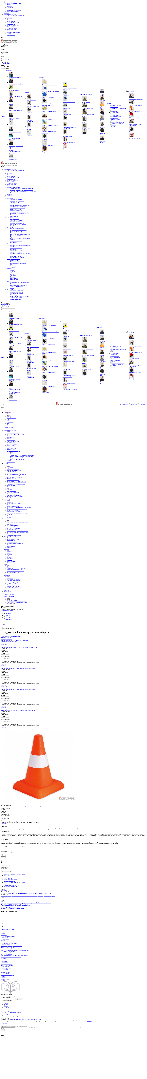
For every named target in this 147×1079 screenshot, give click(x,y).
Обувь (11, 264)
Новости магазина (7, 997)
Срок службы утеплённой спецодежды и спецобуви (14, 955)
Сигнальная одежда (15, 202)
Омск (8, 423)
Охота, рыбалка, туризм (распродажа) (19, 296)
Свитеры (12, 274)
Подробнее (3, 664)
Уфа (8, 420)
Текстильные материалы (16, 286)
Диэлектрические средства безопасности (20, 245)
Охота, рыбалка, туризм (13, 259)
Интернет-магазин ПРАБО (8, 929)
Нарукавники (13, 242)
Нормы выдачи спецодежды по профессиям (21, 190)
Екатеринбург (10, 422)
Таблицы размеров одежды (8, 947)
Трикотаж (12, 267)
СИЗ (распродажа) (14, 294)
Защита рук (10, 227)
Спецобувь (10, 217)
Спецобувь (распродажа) (16, 292)
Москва (9, 416)
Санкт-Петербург (11, 418)
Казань (8, 419)
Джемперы (12, 277)
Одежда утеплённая (15, 261)
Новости (9, 174)
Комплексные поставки (13, 177)
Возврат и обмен (5, 939)
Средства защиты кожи (16, 256)
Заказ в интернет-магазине (8, 930)
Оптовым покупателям (10, 169)
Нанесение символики (13, 180)
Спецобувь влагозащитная (17, 223)
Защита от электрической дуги (18, 206)
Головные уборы (14, 216)
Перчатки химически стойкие (17, 237)
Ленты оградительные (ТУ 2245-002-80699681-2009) (14, 640)
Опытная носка (11, 185)
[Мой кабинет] (1, 302)
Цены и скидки (11, 179)
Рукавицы (12, 239)
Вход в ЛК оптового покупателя (15, 170)
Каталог (6, 197)
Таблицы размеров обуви (7, 948)
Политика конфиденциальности (9, 943)
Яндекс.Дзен (9, 619)
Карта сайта (4, 1023)
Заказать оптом (11, 176)
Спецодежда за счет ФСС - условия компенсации (23, 191)
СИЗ (8, 243)
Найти (2, 1029)
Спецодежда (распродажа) (17, 290)
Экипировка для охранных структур (19, 213)
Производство (10, 173)
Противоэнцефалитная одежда (18, 263)
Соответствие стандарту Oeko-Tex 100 (11, 957)
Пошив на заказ (11, 181)
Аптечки (12, 288)
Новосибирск (10, 424)
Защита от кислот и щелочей (17, 208)
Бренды (3, 940)
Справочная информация (14, 187)
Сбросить (9, 871)
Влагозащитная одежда (16, 210)
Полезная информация (6, 937)
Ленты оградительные (6, 639)
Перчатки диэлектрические (17, 228)
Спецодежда (10, 198)
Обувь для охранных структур (18, 224)
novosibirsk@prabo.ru (7, 610)
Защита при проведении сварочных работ (21, 254)
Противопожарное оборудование (18, 285)
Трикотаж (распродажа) (16, 297)
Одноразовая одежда (15, 209)
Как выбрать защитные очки (8, 951)
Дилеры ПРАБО (11, 195)
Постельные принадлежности (17, 283)
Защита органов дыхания (16, 250)
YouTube (8, 617)
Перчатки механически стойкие (18, 230)
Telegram (8, 615)
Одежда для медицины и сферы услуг (20, 212)
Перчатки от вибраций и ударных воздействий (22, 232)
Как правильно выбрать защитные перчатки (12, 953)
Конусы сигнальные (6, 637)
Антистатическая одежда (16, 203)
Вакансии (3, 958)
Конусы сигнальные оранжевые (9, 641)
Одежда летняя (14, 260)
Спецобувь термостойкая (16, 221)
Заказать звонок (11, 603)
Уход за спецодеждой (6, 954)
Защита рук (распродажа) (16, 293)
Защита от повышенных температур (19, 205)
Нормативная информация (8, 936)
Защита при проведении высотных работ (20, 253)
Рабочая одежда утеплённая (17, 201)
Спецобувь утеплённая (16, 220)
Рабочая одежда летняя (16, 199)
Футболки (12, 271)
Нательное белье (14, 279)
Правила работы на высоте (17, 192)
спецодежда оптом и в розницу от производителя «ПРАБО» (25, 1019)
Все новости (4, 890)
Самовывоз (4, 935)
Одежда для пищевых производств (19, 214)
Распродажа (10, 289)
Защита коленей (14, 249)
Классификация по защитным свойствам (11, 946)
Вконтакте (8, 613)
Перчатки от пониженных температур (20, 234)
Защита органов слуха (15, 252)
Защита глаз (13, 246)
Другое (9, 281)
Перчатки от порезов (15, 235)
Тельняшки (13, 275)
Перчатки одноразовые (16, 231)
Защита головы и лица (16, 248)
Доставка (3, 933)
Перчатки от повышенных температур (20, 238)
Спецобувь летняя (14, 219)
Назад (8, 413)
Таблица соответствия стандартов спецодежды (22, 188)
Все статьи (3, 901)
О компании (10, 172)
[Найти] (1, 58)
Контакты (9, 194)
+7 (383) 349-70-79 (5, 59)
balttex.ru (89, 1021)
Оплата (2, 932)
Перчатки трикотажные (16, 241)
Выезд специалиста (12, 183)
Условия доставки (11, 184)
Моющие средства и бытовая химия (19, 282)
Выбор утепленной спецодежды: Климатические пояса (15, 950)
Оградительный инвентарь (17, 257)
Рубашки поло (13, 272)
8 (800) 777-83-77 (5, 64)
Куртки (12, 270)
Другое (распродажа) (15, 299)
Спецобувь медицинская (16, 226)
